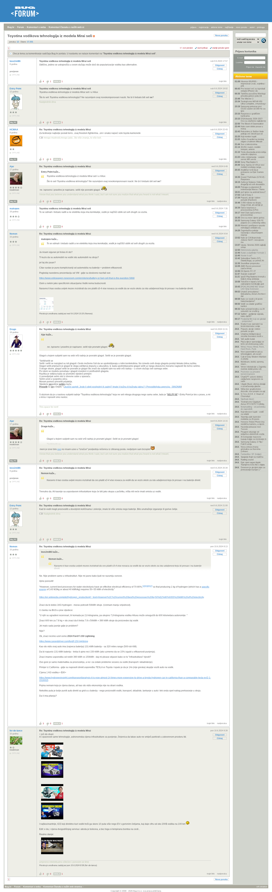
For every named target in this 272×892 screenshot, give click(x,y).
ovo (59, 449)
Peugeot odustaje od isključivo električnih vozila (252, 433)
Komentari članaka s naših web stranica (70, 27)
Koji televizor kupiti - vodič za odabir (252, 413)
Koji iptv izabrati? (248, 274)
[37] (150, 586)
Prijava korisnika (245, 51)
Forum (20, 27)
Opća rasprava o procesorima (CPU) (249, 209)
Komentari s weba (36, 27)
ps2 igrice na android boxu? (253, 192)
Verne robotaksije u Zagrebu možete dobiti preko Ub (253, 368)
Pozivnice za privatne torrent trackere (250, 373)
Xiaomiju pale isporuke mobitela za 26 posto (251, 418)
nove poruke (241, 27)
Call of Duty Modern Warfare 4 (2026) (253, 358)
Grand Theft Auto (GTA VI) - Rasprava (253, 178)
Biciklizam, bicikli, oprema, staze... (252, 363)
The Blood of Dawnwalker (252, 124)
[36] (147, 586)
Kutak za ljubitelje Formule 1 (253, 253)
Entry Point (16, 88)
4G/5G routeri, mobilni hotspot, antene (250, 148)
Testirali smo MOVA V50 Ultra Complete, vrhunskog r (253, 102)
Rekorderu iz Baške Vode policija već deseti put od (252, 132)
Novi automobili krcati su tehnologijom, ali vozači (252, 353)
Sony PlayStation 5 (249, 162)
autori (252, 27)
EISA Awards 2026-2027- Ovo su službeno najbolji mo (253, 120)
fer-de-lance (16, 730)
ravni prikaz (202, 48)
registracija (204, 27)
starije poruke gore (220, 48)
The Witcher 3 (247, 99)
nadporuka (222, 201)
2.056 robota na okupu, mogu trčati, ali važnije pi (252, 204)
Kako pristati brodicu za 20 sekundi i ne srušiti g (253, 310)
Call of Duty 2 (247, 195)
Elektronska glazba (249, 250)
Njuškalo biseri (247, 399)
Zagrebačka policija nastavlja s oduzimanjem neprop (252, 232)
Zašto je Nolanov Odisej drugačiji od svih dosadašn (253, 183)
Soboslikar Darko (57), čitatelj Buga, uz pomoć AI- (252, 259)
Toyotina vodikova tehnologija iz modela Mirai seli (129, 53)
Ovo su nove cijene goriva (252, 218)
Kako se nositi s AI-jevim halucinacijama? (252, 300)
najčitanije (229, 27)
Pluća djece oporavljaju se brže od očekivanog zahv (252, 343)
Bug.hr (10, 27)
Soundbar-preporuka (250, 263)
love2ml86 (15, 61)
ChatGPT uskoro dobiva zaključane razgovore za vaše (252, 379)
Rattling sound (247, 460)
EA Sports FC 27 (248, 271)
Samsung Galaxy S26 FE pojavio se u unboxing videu (253, 221)
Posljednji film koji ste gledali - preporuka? (253, 320)
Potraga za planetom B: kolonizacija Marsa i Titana (252, 188)
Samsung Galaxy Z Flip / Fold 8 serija (252, 443)
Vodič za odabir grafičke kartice (251, 305)
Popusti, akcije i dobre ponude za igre (250, 330)
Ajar (12, 166)
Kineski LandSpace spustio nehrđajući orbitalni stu (253, 226)
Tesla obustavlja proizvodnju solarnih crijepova (253, 153)
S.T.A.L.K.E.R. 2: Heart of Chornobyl (252, 395)
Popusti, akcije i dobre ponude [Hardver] (250, 199)
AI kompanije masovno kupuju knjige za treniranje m (253, 438)
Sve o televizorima (249, 144)
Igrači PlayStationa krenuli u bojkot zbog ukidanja (253, 278)
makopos (15, 208)
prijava (193, 27)
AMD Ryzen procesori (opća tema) (251, 267)
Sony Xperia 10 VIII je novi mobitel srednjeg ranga (252, 166)
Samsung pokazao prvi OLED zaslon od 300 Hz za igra (253, 108)
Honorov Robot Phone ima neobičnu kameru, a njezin (252, 423)
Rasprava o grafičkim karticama (250, 115)
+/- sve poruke (186, 48)
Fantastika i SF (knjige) (251, 454)
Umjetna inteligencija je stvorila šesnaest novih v (252, 335)
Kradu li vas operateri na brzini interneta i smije (252, 325)
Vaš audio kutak (248, 339)
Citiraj (220, 69)
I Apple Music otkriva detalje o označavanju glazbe (253, 385)
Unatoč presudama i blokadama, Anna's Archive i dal (253, 294)
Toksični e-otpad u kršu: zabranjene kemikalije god (252, 283)
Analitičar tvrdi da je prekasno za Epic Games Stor (252, 172)
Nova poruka (221, 35)
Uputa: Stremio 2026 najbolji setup (253, 246)
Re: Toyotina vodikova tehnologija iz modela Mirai (65, 129)
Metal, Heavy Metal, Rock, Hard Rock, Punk (252, 348)
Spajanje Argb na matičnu (252, 457)
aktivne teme (216, 27)
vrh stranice (261, 887)
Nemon (14, 234)
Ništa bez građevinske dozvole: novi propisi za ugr (253, 390)
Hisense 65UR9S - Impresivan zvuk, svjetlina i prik (253, 83)
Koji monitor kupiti (248, 136)
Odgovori (219, 65)
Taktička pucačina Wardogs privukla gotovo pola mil (253, 95)
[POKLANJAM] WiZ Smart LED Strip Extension (252, 288)
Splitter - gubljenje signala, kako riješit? (252, 315)
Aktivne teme (243, 76)
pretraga (261, 27)
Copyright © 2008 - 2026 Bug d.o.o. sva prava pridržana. (136, 891)
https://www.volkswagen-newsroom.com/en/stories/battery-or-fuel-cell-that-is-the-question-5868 (87, 278)
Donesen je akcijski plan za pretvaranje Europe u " (253, 468)
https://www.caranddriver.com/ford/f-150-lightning (63, 641)
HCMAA (14, 129)
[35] (144, 586)
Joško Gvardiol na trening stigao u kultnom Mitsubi (252, 140)
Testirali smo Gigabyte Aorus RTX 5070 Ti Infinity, (253, 403)
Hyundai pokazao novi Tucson (251, 428)
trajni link (223, 81)
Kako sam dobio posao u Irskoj (252, 127)
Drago (13, 329)
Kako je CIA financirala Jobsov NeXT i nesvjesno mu (252, 240)
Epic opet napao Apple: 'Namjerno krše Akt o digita (253, 463)
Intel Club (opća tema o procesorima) (251, 214)
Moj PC (13, 122)
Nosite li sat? (246, 255)
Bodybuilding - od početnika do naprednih (253, 408)
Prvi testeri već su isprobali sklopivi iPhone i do (253, 90)
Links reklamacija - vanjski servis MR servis (252, 158)
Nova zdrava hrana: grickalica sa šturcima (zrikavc (250, 449)
